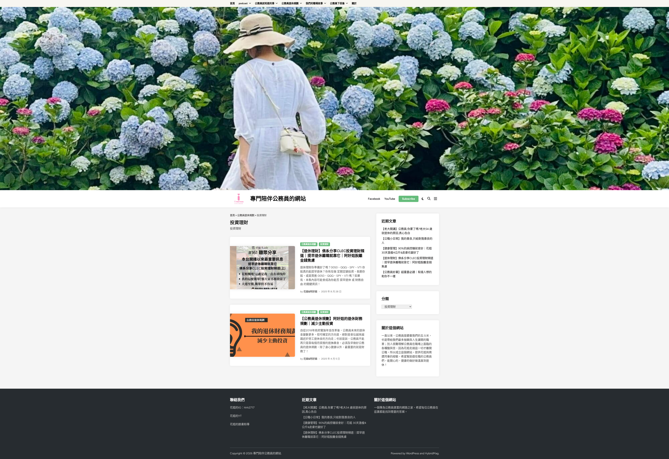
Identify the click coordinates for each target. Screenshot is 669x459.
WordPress (412, 453)
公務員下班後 (337, 3)
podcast (243, 3)
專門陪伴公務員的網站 (278, 198)
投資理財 (324, 244)
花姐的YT (236, 416)
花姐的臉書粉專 (239, 424)
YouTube (389, 198)
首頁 (232, 3)
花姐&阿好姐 (310, 291)
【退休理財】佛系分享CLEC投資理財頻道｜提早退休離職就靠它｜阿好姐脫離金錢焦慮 (332, 256)
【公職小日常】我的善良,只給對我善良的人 (329, 417)
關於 (354, 3)
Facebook (374, 198)
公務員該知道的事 (264, 3)
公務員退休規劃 (290, 3)
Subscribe (408, 198)
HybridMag (432, 453)
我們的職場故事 (314, 3)
